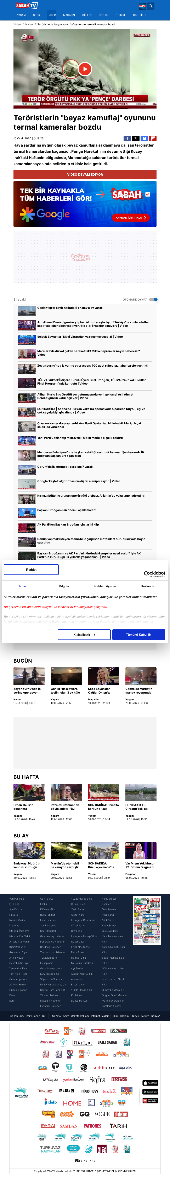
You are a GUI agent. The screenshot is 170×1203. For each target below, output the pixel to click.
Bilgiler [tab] (64, 586)
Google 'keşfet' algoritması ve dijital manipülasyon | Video (78, 481)
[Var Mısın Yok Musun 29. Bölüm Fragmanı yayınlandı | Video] (141, 851)
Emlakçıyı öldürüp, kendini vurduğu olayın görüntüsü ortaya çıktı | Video (26, 865)
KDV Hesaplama (49, 973)
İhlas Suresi (108, 914)
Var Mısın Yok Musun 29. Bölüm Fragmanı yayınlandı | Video (140, 865)
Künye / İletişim (140, 1015)
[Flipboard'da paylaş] (153, 138)
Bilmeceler (77, 930)
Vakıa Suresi (109, 898)
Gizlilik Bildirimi (120, 1015)
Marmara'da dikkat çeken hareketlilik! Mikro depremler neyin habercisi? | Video (89, 352)
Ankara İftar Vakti (19, 941)
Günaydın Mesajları (113, 989)
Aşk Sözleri (77, 968)
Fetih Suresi (78, 952)
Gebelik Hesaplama (51, 968)
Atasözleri (77, 979)
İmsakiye (14, 925)
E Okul (43, 904)
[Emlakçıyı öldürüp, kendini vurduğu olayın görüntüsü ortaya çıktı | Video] (29, 851)
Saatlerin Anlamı (111, 1006)
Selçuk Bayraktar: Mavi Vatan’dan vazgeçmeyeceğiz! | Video (80, 336)
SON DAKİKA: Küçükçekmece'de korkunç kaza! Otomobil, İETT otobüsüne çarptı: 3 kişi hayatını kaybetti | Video (103, 865)
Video (17, 24)
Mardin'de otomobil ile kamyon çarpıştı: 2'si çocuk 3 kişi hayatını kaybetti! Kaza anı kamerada (65, 865)
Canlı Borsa (46, 898)
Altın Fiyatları (16, 957)
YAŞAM (21, 15)
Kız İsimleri (77, 995)
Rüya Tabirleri (48, 914)
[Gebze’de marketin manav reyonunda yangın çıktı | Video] (141, 676)
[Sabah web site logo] (142, 6)
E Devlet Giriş (48, 909)
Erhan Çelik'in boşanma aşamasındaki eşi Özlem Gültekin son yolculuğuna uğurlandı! (27, 807)
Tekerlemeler (109, 909)
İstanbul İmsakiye (19, 930)
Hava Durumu (48, 920)
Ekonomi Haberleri (50, 1006)
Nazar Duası (78, 941)
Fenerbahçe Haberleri (52, 941)
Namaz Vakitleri (18, 920)
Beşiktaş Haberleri (50, 946)
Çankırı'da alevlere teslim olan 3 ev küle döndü (65, 691)
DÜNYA (103, 15)
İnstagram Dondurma (83, 920)
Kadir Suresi (109, 925)
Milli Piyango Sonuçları (53, 984)
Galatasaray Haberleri (52, 936)
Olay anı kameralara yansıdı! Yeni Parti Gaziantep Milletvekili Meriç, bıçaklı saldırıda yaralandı (90, 425)
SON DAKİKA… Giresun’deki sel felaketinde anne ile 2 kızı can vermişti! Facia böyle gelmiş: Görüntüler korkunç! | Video (140, 807)
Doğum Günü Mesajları (115, 995)
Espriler (106, 904)
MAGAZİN (69, 15)
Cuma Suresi (78, 904)
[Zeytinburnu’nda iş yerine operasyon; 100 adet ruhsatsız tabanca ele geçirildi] (29, 676)
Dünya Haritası (79, 1000)
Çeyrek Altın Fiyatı (19, 963)
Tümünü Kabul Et (138, 634)
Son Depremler (48, 925)
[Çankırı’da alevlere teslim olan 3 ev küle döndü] (66, 676)
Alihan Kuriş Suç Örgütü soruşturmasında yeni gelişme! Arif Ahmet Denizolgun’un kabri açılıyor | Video (85, 396)
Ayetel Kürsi (78, 914)
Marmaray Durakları (113, 1000)
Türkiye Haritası (49, 995)
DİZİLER (87, 15)
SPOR (36, 15)
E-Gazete (55, 1015)
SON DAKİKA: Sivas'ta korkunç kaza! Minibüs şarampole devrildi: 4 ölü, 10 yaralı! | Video (103, 807)
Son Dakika (15, 909)
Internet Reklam (100, 1015)
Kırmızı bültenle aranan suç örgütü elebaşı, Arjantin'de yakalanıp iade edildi (91, 495)
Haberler (14, 914)
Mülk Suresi (108, 920)
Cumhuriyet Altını (19, 979)
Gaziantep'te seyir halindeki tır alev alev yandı (70, 307)
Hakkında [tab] (147, 586)
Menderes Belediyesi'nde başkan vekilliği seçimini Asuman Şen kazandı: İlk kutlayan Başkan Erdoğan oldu (90, 453)
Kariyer (155, 1015)
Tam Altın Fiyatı (18, 973)
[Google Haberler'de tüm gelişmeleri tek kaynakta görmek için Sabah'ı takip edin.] (85, 206)
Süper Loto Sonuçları (52, 979)
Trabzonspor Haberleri (53, 952)
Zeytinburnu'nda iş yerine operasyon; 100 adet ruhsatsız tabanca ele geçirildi (92, 365)
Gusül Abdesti (110, 930)
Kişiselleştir (81, 634)
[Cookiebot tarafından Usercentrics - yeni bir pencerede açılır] (147, 574)
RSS (44, 1015)
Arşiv (66, 1015)
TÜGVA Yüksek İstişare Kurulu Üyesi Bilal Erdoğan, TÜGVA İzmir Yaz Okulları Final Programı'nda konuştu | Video (92, 381)
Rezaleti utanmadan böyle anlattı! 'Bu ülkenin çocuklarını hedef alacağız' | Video (65, 807)
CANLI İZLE (139, 15)
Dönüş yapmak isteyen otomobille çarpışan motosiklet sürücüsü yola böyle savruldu (91, 540)
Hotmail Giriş (78, 957)
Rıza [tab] (22, 586)
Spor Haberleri (48, 930)
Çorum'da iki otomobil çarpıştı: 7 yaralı (65, 466)
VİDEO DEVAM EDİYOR (85, 174)
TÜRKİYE (120, 15)
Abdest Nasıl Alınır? (82, 973)
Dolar (12, 995)
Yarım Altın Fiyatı (18, 968)
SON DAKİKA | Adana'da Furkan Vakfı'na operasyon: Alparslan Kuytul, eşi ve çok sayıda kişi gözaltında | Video (91, 410)
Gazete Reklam (80, 1015)
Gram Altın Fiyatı (18, 952)
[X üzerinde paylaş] (136, 138)
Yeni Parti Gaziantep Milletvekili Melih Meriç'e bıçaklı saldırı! (80, 437)
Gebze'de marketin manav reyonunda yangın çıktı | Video (139, 691)
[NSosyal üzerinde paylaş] (144, 138)
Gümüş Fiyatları (18, 989)
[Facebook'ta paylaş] (127, 138)
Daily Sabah (33, 1015)
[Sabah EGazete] (147, 952)
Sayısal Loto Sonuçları (53, 989)
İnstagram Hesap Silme (84, 936)
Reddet (31, 569)
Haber (29, 24)
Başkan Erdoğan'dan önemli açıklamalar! (66, 510)
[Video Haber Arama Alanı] (150, 6)
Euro (12, 1000)
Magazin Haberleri (50, 1000)
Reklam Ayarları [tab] (105, 586)
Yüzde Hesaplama (81, 898)
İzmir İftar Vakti (17, 946)
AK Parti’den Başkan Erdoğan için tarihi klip (68, 524)
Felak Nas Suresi (80, 946)
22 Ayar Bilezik (17, 984)
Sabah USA (17, 1015)
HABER (51, 15)
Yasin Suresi (78, 909)
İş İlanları (14, 904)
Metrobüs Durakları (82, 963)
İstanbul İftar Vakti (19, 936)
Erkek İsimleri (78, 984)
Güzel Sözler (78, 925)
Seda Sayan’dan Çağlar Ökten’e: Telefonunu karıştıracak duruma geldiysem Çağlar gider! (102, 691)
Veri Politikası (16, 898)
